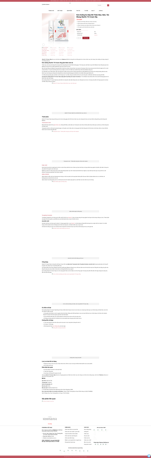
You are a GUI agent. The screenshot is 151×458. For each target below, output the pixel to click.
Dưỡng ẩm (86, 431)
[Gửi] (108, 5)
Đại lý (92, 10)
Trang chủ (51, 10)
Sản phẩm (69, 10)
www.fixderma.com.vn (51, 438)
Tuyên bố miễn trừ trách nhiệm (71, 433)
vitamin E (70, 217)
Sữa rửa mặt (86, 435)
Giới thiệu (59, 10)
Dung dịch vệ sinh (87, 444)
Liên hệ (100, 10)
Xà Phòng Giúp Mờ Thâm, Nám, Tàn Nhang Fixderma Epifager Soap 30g (50, 419)
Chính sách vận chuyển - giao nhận (72, 431)
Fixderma (95, 35)
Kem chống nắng (87, 429)
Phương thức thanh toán (70, 442)
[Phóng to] (43, 45)
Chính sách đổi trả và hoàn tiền (71, 429)
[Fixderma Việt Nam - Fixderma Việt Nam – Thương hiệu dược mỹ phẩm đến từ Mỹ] (75, 5)
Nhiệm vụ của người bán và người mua (73, 440)
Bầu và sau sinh (87, 442)
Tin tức (78, 10)
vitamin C (73, 223)
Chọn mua (86, 38)
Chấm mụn (86, 433)
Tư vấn (86, 10)
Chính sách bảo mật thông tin (71, 435)
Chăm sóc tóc (87, 438)
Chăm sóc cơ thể (87, 440)
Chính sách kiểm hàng (69, 438)
